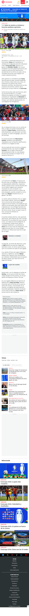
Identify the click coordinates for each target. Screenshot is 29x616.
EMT (10, 405)
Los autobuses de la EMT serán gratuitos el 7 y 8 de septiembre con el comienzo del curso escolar (5, 408)
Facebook (2, 20)
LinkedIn (21, 20)
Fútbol (8, 360)
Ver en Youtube (26, 555)
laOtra (14, 567)
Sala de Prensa (14, 576)
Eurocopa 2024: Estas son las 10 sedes (14, 538)
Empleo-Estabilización (14, 590)
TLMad (9, 5)
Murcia (11, 368)
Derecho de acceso (14, 588)
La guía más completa (5, 266)
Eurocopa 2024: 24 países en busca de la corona (14, 515)
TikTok (17, 20)
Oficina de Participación (14, 597)
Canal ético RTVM (14, 594)
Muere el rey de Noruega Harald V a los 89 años (5, 385)
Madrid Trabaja (13, 375)
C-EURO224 (14, 16)
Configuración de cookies (14, 606)
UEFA (16, 360)
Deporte (13, 360)
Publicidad (14, 585)
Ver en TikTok (16, 555)
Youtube (26, 20)
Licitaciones (14, 592)
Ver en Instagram (12, 555)
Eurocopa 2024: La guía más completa (14, 471)
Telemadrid (14, 563)
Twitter (7, 20)
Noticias (4, 5)
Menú (27, 2)
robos (10, 389)
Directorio (14, 583)
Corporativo (14, 574)
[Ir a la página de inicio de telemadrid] (7, 2)
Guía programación (14, 570)
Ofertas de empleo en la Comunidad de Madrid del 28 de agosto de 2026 (5, 378)
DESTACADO (6, 9)
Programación (25, 5)
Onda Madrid (16, 5)
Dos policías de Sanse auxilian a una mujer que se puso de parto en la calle (5, 401)
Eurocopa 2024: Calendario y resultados (14, 493)
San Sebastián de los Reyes (16, 398)
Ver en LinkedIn (21, 555)
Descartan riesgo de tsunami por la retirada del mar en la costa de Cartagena (5, 371)
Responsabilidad (14, 578)
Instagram (12, 20)
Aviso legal (14, 601)
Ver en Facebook (3, 555)
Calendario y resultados (5, 237)
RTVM (14, 559)
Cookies (14, 603)
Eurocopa (4, 23)
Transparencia (14, 581)
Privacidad (14, 599)
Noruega (11, 382)
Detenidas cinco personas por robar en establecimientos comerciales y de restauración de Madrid (5, 392)
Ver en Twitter (7, 555)
